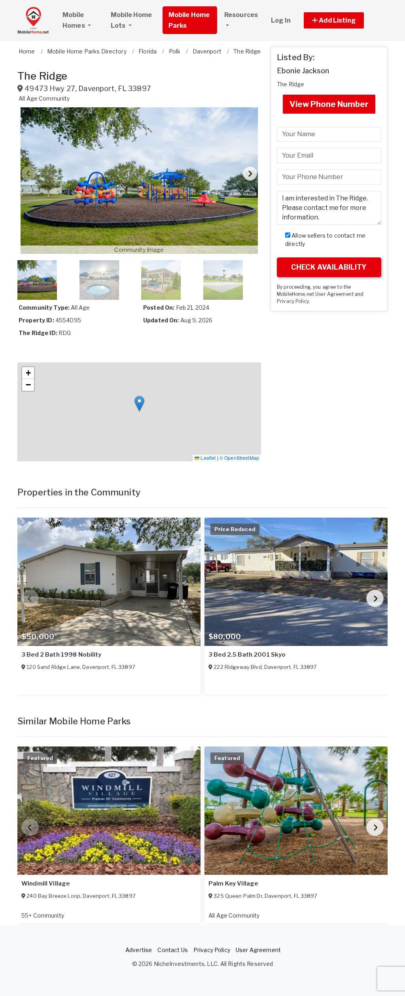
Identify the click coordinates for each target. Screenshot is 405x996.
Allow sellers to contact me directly (325, 239)
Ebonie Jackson (303, 71)
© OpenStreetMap (239, 457)
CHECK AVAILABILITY (329, 267)
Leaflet (207, 457)
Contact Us (172, 949)
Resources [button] (241, 15)
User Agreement (334, 294)
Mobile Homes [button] (74, 20)
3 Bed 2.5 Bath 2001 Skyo (247, 654)
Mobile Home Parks (189, 20)
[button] (343, 20)
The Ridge (290, 84)
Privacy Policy (292, 301)
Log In (281, 20)
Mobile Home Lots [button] (131, 20)
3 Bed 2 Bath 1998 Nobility (61, 654)
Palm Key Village (233, 883)
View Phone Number (329, 104)
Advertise (138, 949)
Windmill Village (45, 883)
